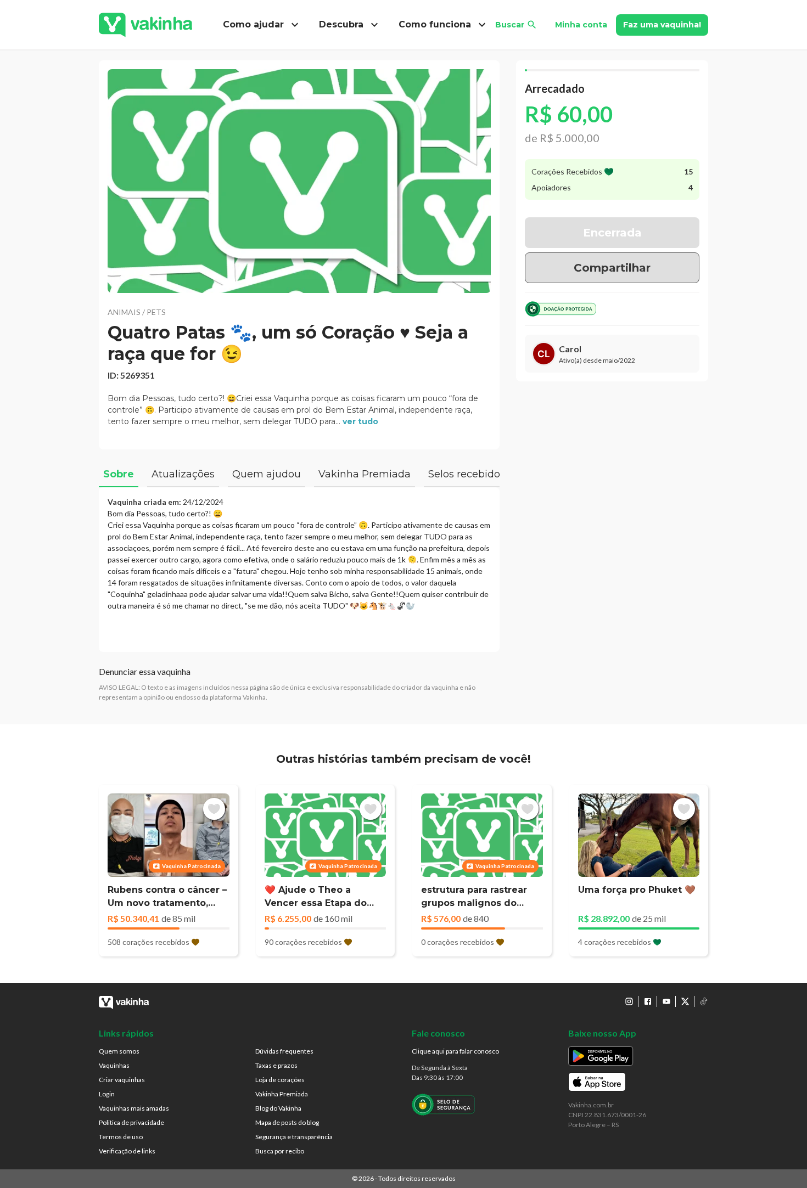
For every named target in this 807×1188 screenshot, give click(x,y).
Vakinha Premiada (281, 1094)
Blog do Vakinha (278, 1108)
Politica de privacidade (131, 1122)
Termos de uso (121, 1137)
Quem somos (119, 1051)
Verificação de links (127, 1151)
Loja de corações (280, 1080)
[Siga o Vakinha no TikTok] (703, 1001)
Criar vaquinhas (122, 1080)
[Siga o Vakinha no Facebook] (647, 1001)
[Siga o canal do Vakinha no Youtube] (666, 1001)
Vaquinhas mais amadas (134, 1108)
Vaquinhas (114, 1065)
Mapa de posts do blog (287, 1122)
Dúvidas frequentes (284, 1051)
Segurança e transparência (294, 1137)
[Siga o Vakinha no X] (685, 1001)
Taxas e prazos (276, 1065)
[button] (299, 181)
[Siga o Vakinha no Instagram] (629, 1001)
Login (107, 1094)
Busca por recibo (279, 1151)
